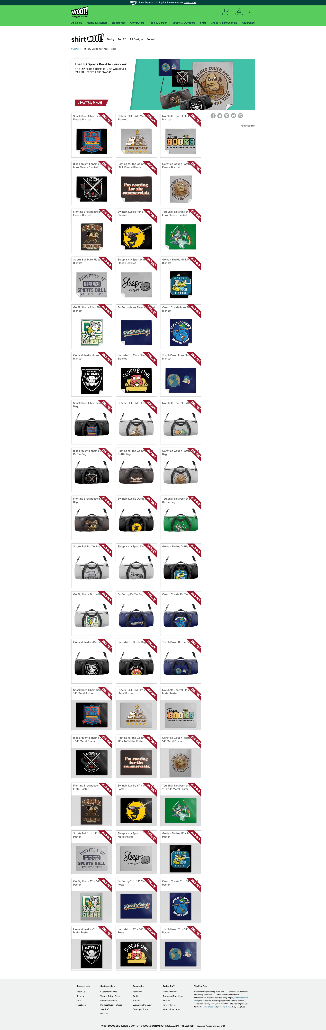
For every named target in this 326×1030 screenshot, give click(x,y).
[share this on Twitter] (219, 115)
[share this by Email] (240, 115)
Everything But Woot (142, 1005)
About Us (80, 991)
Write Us (104, 1014)
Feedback (81, 1005)
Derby (110, 39)
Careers (80, 996)
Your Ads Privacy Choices (208, 1026)
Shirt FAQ (104, 1009)
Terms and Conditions (173, 996)
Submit (151, 39)
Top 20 (122, 39)
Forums (226, 14)
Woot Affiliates (170, 991)
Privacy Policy (169, 1005)
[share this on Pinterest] (226, 115)
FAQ (78, 1000)
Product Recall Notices (111, 1005)
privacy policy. (223, 1007)
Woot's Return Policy (110, 996)
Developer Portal (140, 1009)
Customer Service (108, 991)
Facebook (137, 991)
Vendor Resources (171, 1009)
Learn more (190, 2)
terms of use (208, 1007)
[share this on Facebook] (213, 115)
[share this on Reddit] (233, 115)
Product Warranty (108, 1000)
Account (239, 14)
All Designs (136, 39)
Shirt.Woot (87, 37)
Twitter (136, 996)
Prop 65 (166, 1000)
